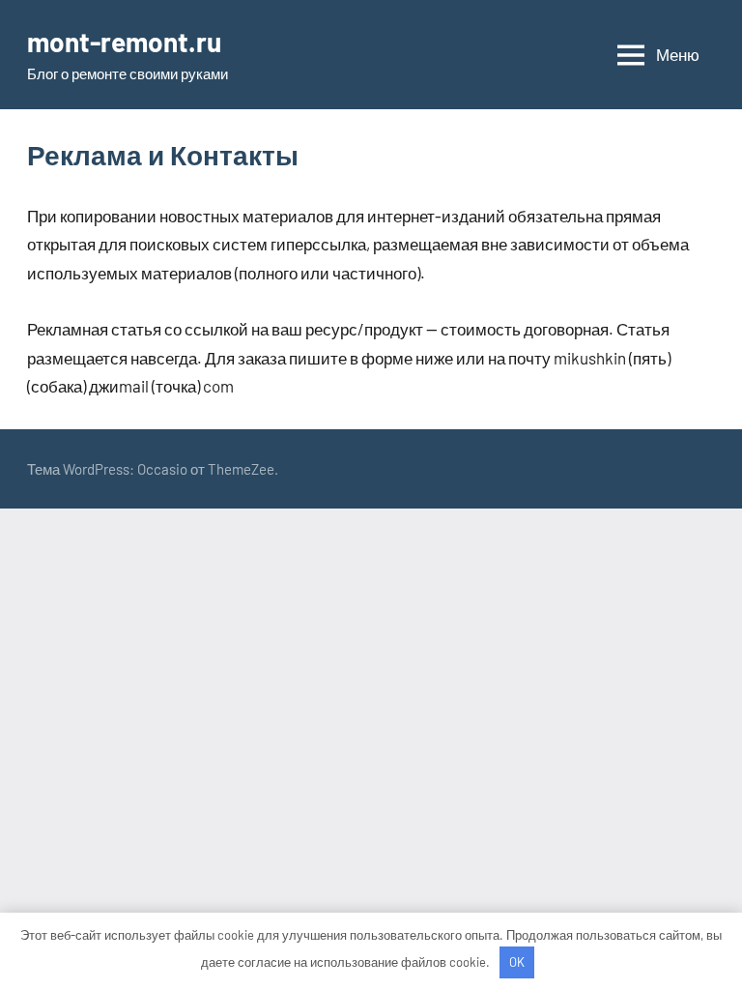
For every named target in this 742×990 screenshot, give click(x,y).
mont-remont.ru (124, 41)
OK (517, 962)
